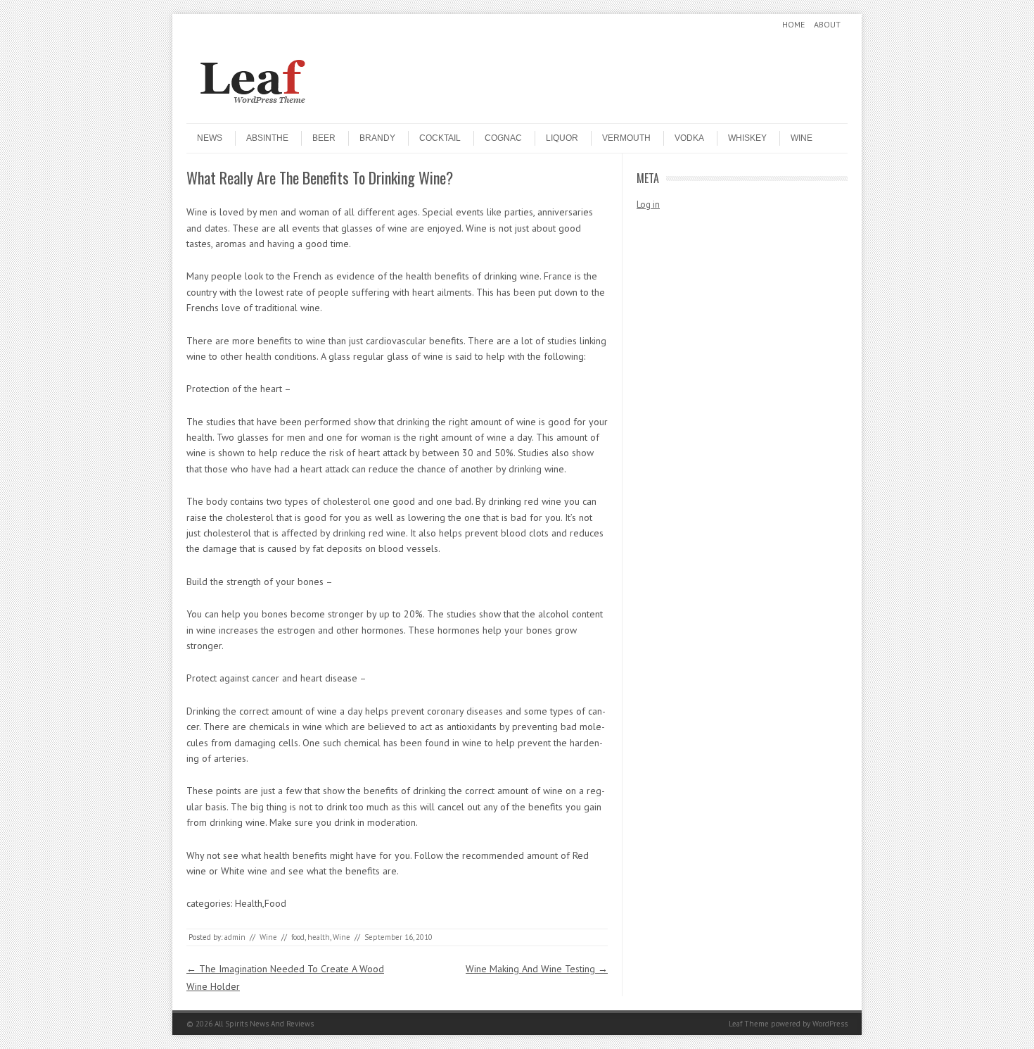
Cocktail (440, 138)
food (298, 937)
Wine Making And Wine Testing (537, 968)
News (209, 138)
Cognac (503, 138)
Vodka (689, 138)
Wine (801, 138)
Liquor (562, 138)
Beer (324, 138)
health (318, 937)
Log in (648, 205)
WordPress (830, 1024)
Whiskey (747, 138)
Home (793, 24)
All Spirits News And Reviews (264, 1024)
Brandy (377, 138)
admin (234, 937)
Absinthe (267, 138)
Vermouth (626, 138)
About (827, 24)
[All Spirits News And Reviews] (291, 111)
